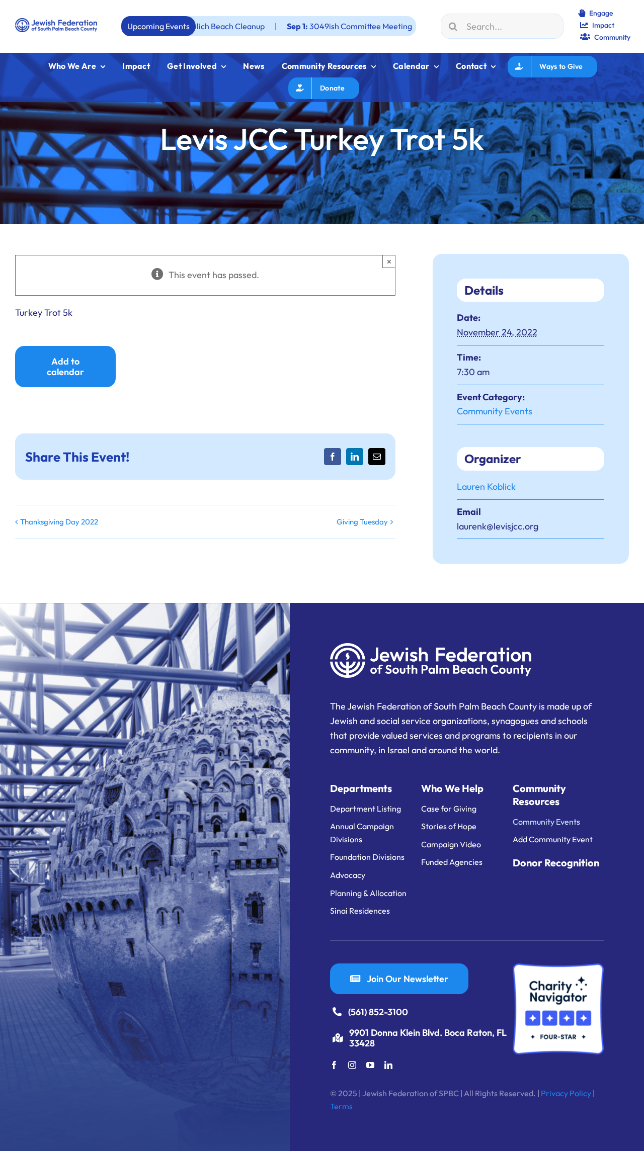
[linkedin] (388, 1065)
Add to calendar (65, 366)
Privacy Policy (566, 1093)
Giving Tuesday (362, 521)
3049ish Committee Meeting (288, 26)
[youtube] (370, 1065)
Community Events (494, 411)
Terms (341, 1106)
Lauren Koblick (486, 486)
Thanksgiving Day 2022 (59, 521)
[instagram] (352, 1065)
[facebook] (334, 1065)
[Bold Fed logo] (56, 22)
